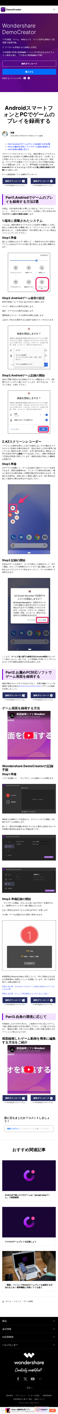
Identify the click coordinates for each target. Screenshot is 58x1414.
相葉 (12, 132)
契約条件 (9, 1395)
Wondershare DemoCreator (30, 686)
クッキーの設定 (33, 1395)
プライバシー (20, 1395)
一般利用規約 (47, 1395)
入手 (52, 1410)
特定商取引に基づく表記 (23, 1399)
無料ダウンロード (29, 63)
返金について (39, 1399)
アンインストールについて (29, 1403)
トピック (17, 1301)
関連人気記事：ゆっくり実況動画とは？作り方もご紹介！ (26, 994)
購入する (29, 72)
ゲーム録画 (39, 136)
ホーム (8, 1301)
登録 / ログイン (13, 1129)
